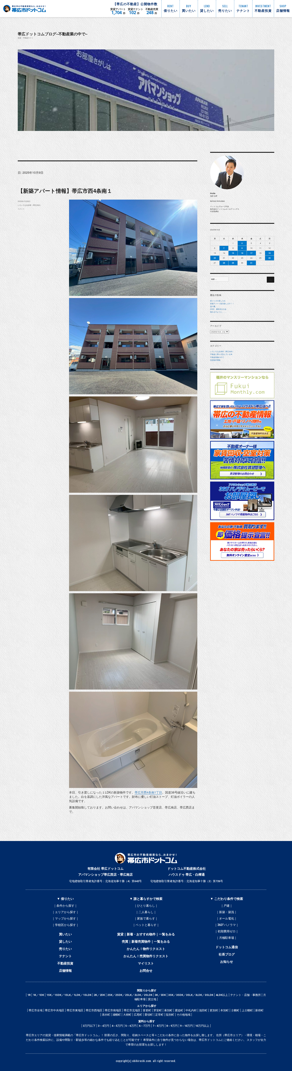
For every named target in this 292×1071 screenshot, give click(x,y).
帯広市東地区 (75, 1010)
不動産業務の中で (217, 357)
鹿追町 (179, 1010)
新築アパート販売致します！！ (222, 303)
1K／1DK (38, 995)
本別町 (224, 1010)
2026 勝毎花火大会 (218, 309)
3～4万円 (103, 1025)
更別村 (214, 1010)
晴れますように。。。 (218, 312)
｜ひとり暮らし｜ (146, 905)
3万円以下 (89, 1025)
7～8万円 (158, 1025)
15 (233, 253)
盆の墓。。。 (215, 306)
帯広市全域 (36, 1010)
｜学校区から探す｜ (65, 925)
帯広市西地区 (94, 1010)
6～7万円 (144, 1025)
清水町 (106, 1014)
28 (224, 263)
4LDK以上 (222, 995)
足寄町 (159, 1014)
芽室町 (157, 1010)
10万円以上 (202, 1025)
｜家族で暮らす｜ (146, 918)
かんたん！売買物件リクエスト (146, 956)
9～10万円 (186, 1025)
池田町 (203, 1010)
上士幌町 (247, 1010)
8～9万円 (172, 1025)
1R (29, 995)
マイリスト (146, 963)
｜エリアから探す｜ (65, 912)
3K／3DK (160, 995)
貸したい (65, 941)
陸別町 (170, 1014)
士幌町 (235, 1010)
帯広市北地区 (132, 1010)
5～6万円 (131, 1025)
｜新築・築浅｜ (226, 912)
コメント (21, 209)
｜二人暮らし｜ (146, 912)
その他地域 (183, 1014)
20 (215, 258)
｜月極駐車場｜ (226, 937)
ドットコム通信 (226, 947)
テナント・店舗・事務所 (245, 995)
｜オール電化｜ (226, 918)
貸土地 (152, 999)
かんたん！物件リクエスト (146, 949)
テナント (65, 956)
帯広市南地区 (113, 1010)
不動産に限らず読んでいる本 (221, 354)
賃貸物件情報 (215, 360)
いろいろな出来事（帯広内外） (30, 205)
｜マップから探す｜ (65, 918)
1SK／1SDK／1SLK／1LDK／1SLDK (68, 995)
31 (251, 263)
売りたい (65, 949)
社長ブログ (227, 954)
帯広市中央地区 (54, 1010)
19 (269, 253)
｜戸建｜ (227, 905)
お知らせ (226, 962)
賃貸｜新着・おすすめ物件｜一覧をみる (146, 934)
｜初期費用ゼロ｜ (227, 931)
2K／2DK (99, 995)
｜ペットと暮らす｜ (146, 925)
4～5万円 (117, 1025)
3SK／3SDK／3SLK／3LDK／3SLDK (190, 995)
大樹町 (127, 1014)
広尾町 (138, 1014)
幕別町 (168, 1010)
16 (242, 253)
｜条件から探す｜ (65, 905)
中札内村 (191, 1010)
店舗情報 (65, 971)
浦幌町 (116, 1014)
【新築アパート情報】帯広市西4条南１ (65, 190)
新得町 (259, 1010)
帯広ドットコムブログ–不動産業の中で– (52, 33)
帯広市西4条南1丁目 (148, 792)
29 (233, 263)
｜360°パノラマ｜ (226, 925)
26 (269, 258)
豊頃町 (149, 1014)
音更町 (147, 1010)
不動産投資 (65, 963)
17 (251, 253)
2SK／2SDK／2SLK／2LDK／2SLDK (129, 995)
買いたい (65, 934)
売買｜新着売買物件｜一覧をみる (146, 941)
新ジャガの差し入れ (218, 301)
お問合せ (146, 971)
